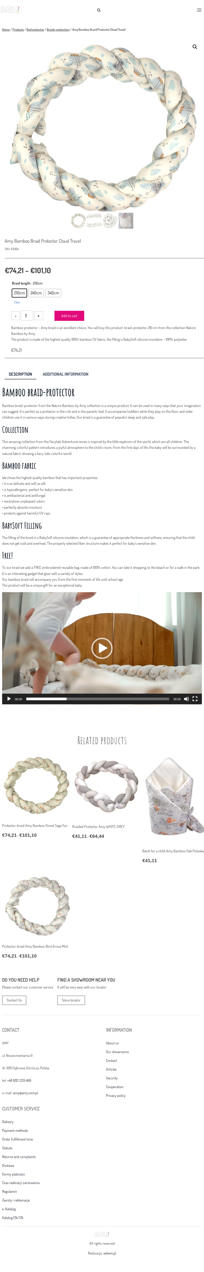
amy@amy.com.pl (25, 1093)
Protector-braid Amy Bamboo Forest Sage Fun (34, 825)
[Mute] (186, 699)
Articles (111, 1069)
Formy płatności (13, 1174)
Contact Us (14, 1000)
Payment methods (15, 1130)
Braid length (21, 283)
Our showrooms (117, 1052)
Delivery (8, 1122)
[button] (195, 47)
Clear (17, 302)
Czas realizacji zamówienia (21, 1183)
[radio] (19, 293)
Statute (7, 1148)
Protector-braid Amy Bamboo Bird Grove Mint (35, 946)
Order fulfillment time (17, 1139)
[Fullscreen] (195, 699)
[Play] (9, 699)
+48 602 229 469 (19, 1080)
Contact (111, 1060)
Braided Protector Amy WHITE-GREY (98, 826)
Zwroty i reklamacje (16, 1200)
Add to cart (69, 315)
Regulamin (9, 1191)
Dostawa (8, 1165)
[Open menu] (199, 10)
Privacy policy (116, 1095)
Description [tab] (20, 374)
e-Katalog (9, 1209)
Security (112, 1078)
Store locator (71, 1000)
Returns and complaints (19, 1157)
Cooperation (115, 1087)
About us (112, 1043)
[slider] (97, 699)
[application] (102, 648)
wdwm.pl (109, 1253)
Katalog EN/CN (12, 1218)
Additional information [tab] (65, 374)
